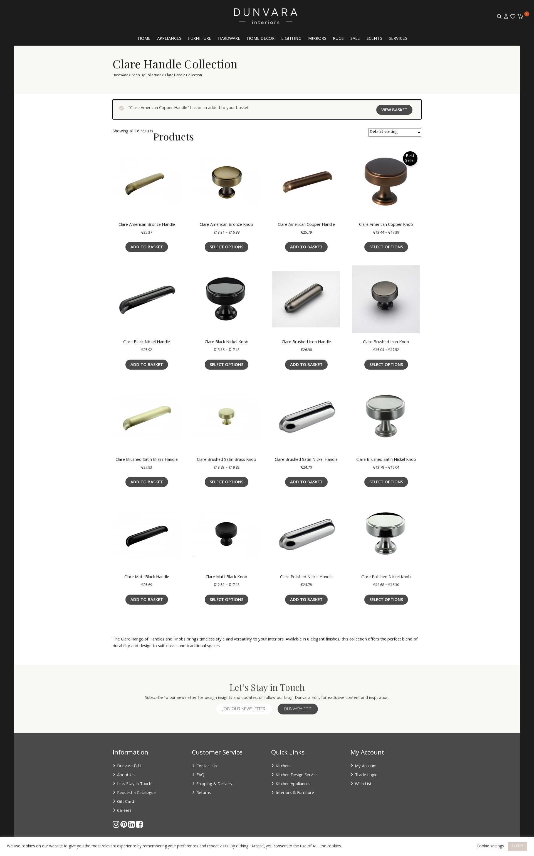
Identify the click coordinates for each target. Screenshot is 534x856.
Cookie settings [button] (490, 846)
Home (144, 39)
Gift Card (125, 802)
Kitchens (283, 766)
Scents (374, 39)
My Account (366, 766)
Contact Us (206, 766)
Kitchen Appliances (293, 784)
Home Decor (261, 39)
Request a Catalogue (136, 793)
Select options (226, 247)
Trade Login (366, 775)
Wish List (363, 784)
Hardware (229, 39)
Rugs (338, 39)
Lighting (291, 39)
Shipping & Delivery (214, 784)
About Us (126, 775)
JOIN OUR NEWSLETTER (244, 709)
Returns (203, 793)
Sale (355, 39)
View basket (394, 110)
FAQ (200, 775)
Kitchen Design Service (297, 775)
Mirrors (317, 39)
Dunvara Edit (297, 709)
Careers (124, 811)
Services (398, 39)
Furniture (199, 39)
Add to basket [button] (146, 247)
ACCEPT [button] (517, 846)
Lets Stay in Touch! (135, 784)
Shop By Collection (146, 75)
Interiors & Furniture (295, 793)
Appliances (169, 39)
